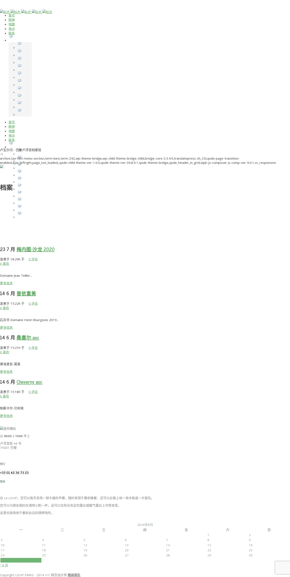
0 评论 (33, 259)
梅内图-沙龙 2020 (36, 249)
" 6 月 (4, 565)
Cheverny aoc (29, 382)
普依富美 (26, 293)
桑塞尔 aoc (28, 337)
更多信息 (6, 283)
